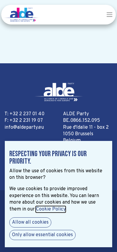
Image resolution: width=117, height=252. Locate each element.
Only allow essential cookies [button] (42, 235)
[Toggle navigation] (109, 14)
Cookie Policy (50, 209)
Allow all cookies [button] (30, 222)
